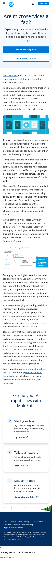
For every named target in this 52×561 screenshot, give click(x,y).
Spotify (6, 94)
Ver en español (7, 557)
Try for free (20, 437)
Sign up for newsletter (25, 497)
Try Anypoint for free (26, 58)
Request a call (21, 465)
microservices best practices (31, 368)
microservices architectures (17, 223)
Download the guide (26, 49)
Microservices (10, 75)
